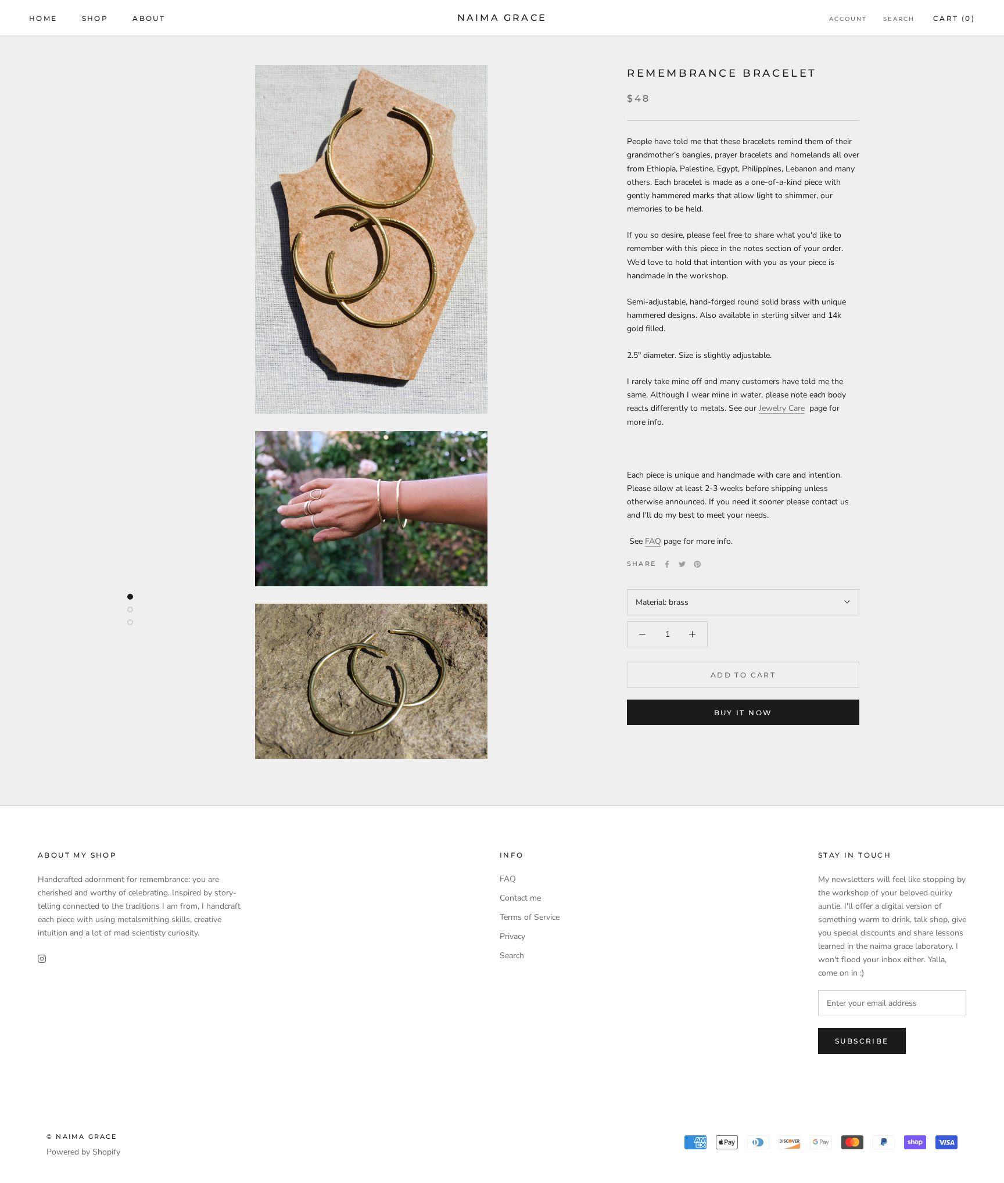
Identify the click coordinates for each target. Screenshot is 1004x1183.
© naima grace (81, 1136)
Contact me (520, 898)
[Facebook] (667, 564)
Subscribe (862, 1041)
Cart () (954, 18)
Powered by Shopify (83, 1151)
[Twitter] (682, 564)
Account (848, 19)
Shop (95, 18)
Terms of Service (530, 917)
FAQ (653, 541)
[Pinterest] (697, 564)
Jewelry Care (782, 408)
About (148, 18)
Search (899, 19)
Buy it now (743, 712)
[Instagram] (42, 958)
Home (43, 18)
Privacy (512, 936)
